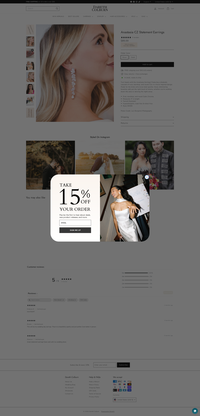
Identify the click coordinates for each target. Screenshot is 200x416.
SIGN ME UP (75, 230)
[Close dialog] (147, 177)
